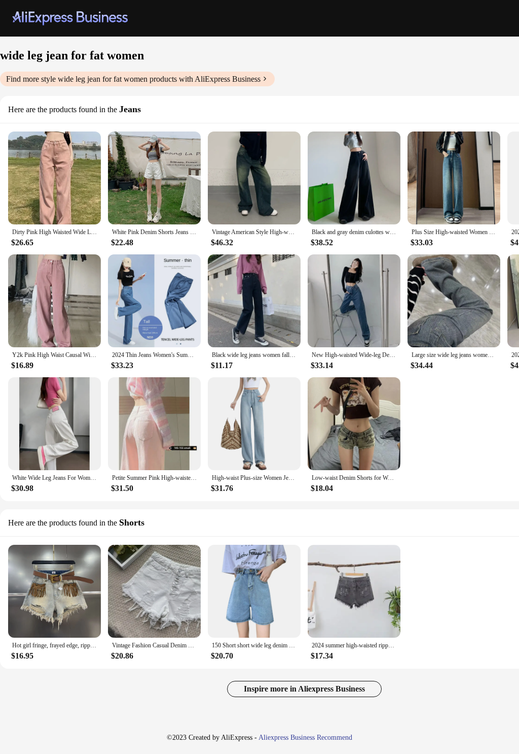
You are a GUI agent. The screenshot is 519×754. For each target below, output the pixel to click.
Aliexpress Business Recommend (305, 737)
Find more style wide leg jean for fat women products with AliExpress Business (133, 79)
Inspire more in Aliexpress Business (304, 688)
